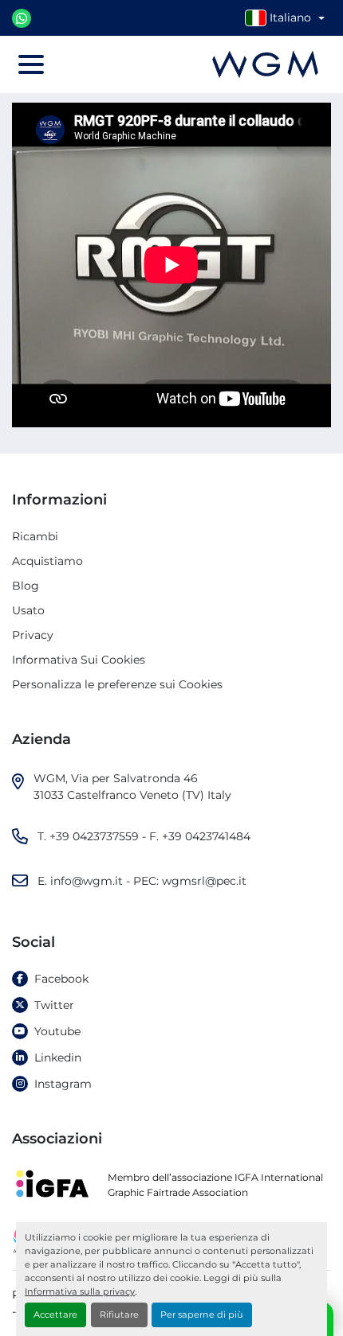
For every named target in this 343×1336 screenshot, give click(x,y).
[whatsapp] (21, 18)
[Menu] (31, 64)
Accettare (55, 1314)
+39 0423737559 (94, 836)
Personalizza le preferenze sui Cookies (117, 684)
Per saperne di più (201, 1314)
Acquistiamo (47, 561)
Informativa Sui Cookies (78, 659)
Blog (25, 585)
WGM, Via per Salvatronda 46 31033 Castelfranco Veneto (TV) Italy (132, 786)
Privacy (32, 635)
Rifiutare (119, 1314)
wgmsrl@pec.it (204, 881)
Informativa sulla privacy (80, 1291)
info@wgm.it (86, 881)
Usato (28, 610)
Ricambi (35, 536)
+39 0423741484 (206, 836)
